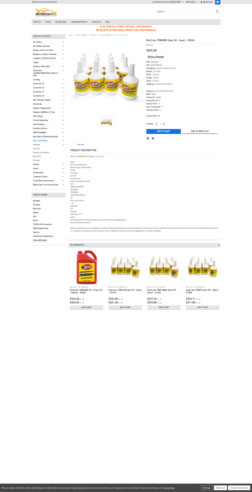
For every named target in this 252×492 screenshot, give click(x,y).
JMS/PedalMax (39, 132)
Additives (36, 144)
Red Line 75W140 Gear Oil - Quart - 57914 (125, 291)
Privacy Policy (168, 488)
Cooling (36, 79)
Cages (36, 62)
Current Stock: (153, 116)
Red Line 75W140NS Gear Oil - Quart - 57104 (162, 291)
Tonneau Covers (40, 176)
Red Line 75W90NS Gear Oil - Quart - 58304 (113, 35)
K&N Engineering (40, 228)
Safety (36, 164)
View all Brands (40, 240)
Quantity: (149, 124)
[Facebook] (148, 138)
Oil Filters (36, 160)
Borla (35, 220)
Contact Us (96, 22)
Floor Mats (38, 116)
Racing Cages (61, 22)
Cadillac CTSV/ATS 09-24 (44, 58)
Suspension (38, 172)
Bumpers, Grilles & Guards (45, 54)
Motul (35, 212)
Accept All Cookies (239, 487)
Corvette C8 (38, 96)
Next (219, 245)
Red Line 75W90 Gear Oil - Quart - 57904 (202, 291)
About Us (37, 22)
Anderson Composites (43, 236)
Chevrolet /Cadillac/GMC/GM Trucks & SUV (45, 73)
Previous (217, 245)
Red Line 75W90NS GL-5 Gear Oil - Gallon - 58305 (86, 291)
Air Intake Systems (41, 46)
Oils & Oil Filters (40, 140)
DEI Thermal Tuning (41, 100)
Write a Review (156, 56)
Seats (35, 168)
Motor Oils (37, 156)
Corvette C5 (38, 83)
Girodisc (37, 204)
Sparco (36, 232)
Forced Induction (40, 120)
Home (71, 35)
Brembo (36, 200)
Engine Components (42, 108)
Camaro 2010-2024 (41, 66)
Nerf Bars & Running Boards (45, 136)
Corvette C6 (38, 87)
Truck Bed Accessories (43, 180)
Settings (207, 487)
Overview (80, 144)
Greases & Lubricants (41, 152)
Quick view (125, 283)
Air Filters (37, 42)
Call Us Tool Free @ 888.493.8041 (168, 2)
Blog (107, 22)
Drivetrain (37, 104)
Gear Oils (36, 148)
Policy (48, 22)
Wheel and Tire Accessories (46, 184)
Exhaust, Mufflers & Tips (44, 112)
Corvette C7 (38, 92)
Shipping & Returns (79, 22)
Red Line (37, 208)
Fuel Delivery (39, 124)
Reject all (220, 487)
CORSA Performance (42, 224)
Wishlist (192, 2)
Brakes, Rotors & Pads (43, 50)
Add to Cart (86, 307)
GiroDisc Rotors (40, 128)
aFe (34, 216)
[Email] (153, 138)
